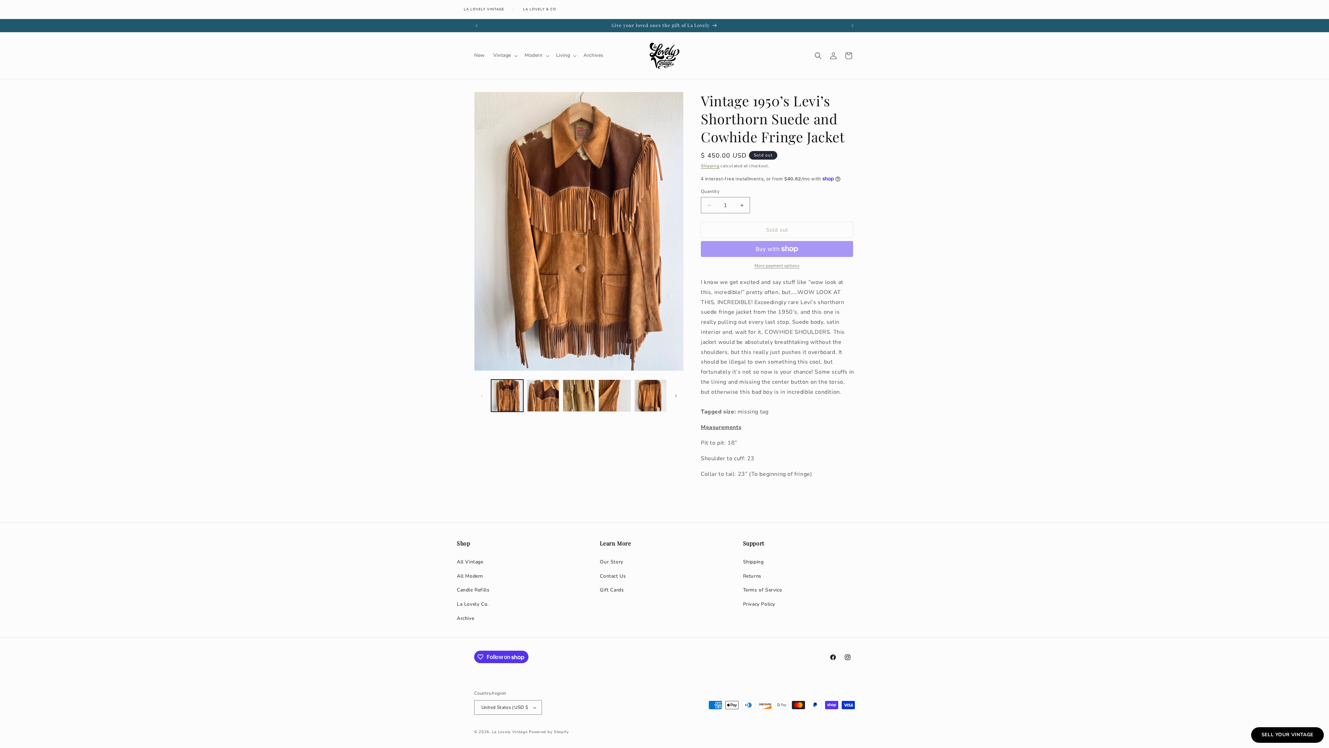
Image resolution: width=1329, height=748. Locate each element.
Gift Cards (612, 590)
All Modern (470, 576)
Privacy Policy (759, 604)
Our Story (611, 562)
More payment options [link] (776, 265)
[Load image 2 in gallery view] (543, 396)
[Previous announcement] (476, 25)
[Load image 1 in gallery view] (507, 396)
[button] (505, 55)
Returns (752, 576)
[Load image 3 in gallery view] (579, 396)
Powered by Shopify (549, 731)
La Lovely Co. (473, 604)
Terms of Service (762, 590)
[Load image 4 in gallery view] (614, 396)
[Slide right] (676, 395)
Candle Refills (473, 590)
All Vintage (470, 562)
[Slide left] (481, 395)
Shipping (710, 166)
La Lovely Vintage (484, 9)
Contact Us (613, 576)
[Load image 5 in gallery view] (650, 396)
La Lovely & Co (539, 9)
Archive (465, 618)
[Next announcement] (852, 25)
